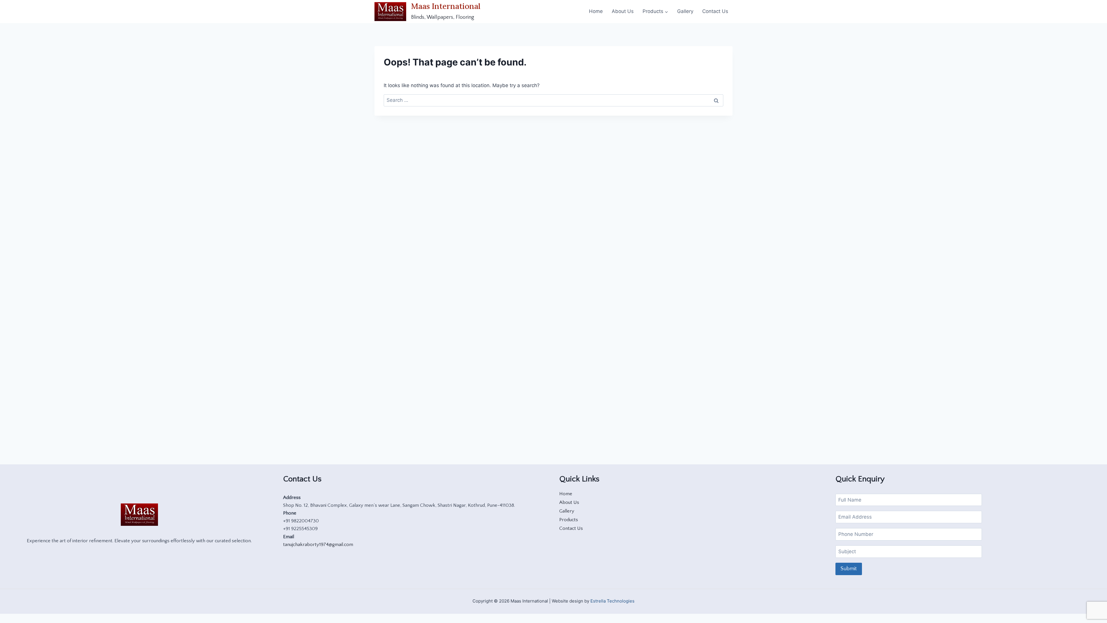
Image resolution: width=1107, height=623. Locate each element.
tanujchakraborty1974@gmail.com (318, 544)
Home (596, 11)
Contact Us (715, 11)
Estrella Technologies (612, 601)
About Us (623, 11)
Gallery (685, 11)
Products (568, 519)
